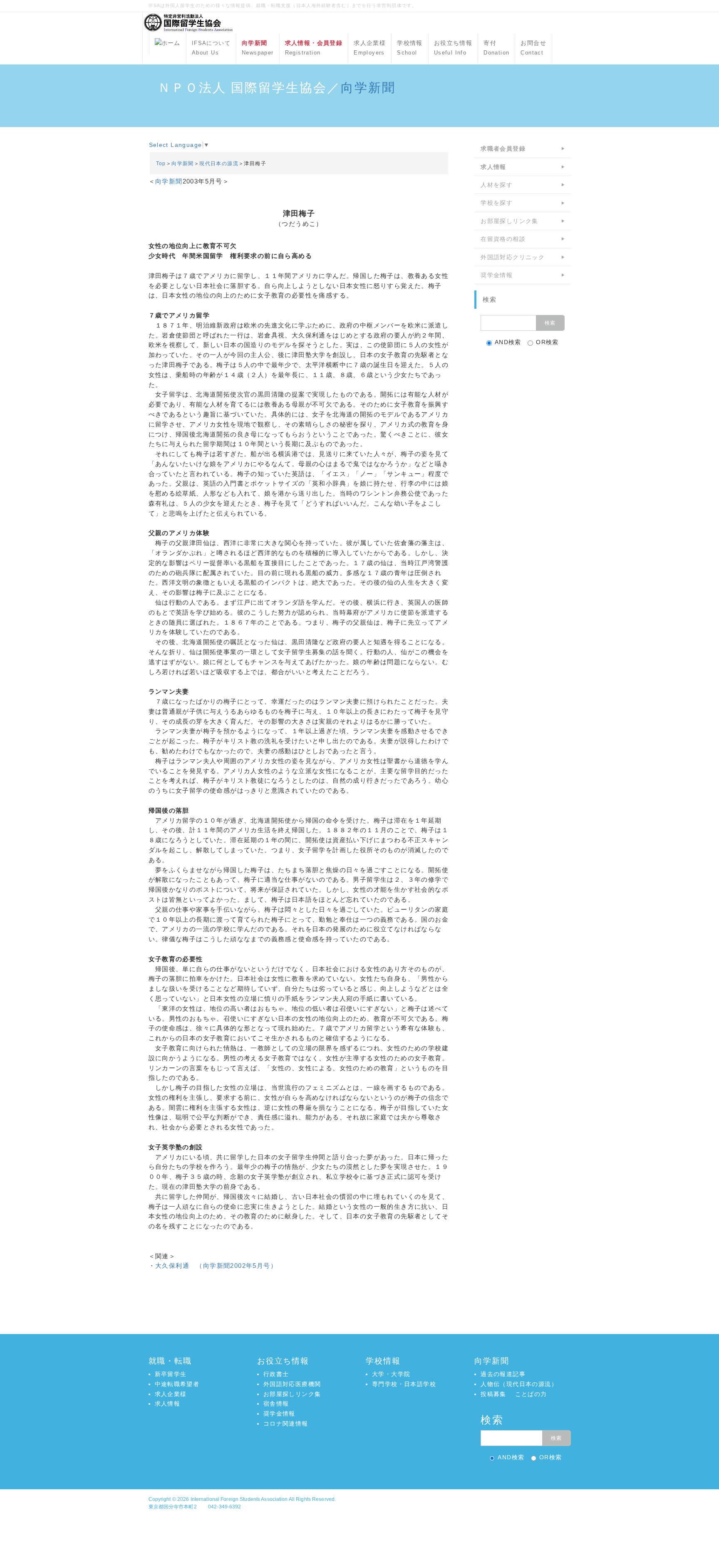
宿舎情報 (276, 1403)
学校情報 (410, 48)
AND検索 (508, 342)
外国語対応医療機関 (292, 1384)
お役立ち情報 (453, 48)
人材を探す (497, 184)
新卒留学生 (171, 1374)
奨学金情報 (497, 275)
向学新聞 (368, 87)
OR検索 (547, 342)
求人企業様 (370, 48)
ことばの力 (531, 1394)
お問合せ (533, 48)
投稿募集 (493, 1394)
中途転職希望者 (177, 1384)
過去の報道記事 (503, 1374)
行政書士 (276, 1374)
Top (161, 163)
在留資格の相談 (503, 239)
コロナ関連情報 (285, 1423)
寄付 (496, 48)
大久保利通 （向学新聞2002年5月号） (216, 1265)
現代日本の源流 (218, 163)
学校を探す (497, 202)
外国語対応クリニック (513, 257)
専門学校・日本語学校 (404, 1384)
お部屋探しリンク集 (509, 221)
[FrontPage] (167, 44)
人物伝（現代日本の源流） (519, 1384)
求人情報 (168, 1403)
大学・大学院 (391, 1374)
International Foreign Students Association (239, 1499)
